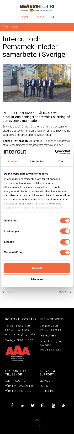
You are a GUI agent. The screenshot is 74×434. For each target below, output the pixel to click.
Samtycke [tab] (13, 161)
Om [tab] (61, 161)
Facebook (12, 405)
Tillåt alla (37, 267)
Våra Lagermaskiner (19, 385)
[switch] (65, 231)
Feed (63, 405)
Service (45, 380)
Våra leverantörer (18, 390)
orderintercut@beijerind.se (20, 334)
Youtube (53, 405)
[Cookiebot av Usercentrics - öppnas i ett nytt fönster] (55, 152)
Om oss (40, 17)
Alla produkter (16, 380)
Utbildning (47, 390)
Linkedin (22, 405)
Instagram (43, 405)
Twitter (32, 405)
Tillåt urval (37, 279)
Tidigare (63, 291)
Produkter (10, 27)
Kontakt (24, 17)
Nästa (9, 291)
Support (45, 385)
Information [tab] (37, 161)
